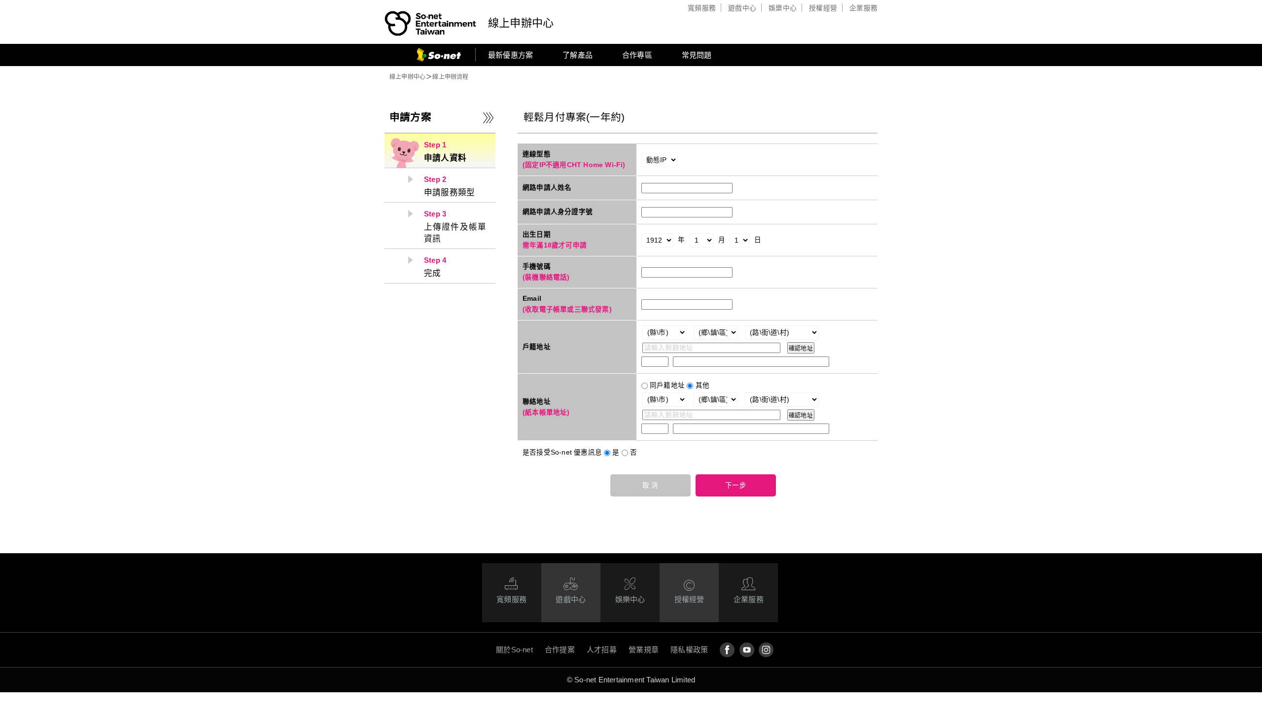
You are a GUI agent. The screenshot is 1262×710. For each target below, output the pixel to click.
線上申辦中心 (521, 23)
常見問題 (697, 55)
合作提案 (560, 649)
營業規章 (644, 649)
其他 (702, 385)
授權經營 (823, 8)
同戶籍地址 (667, 385)
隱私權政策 (689, 649)
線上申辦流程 (450, 76)
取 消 (650, 485)
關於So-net (514, 649)
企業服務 (863, 8)
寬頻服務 (702, 8)
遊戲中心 (742, 8)
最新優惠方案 (510, 55)
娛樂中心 (783, 8)
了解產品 (577, 55)
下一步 (735, 485)
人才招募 (602, 649)
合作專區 (637, 55)
